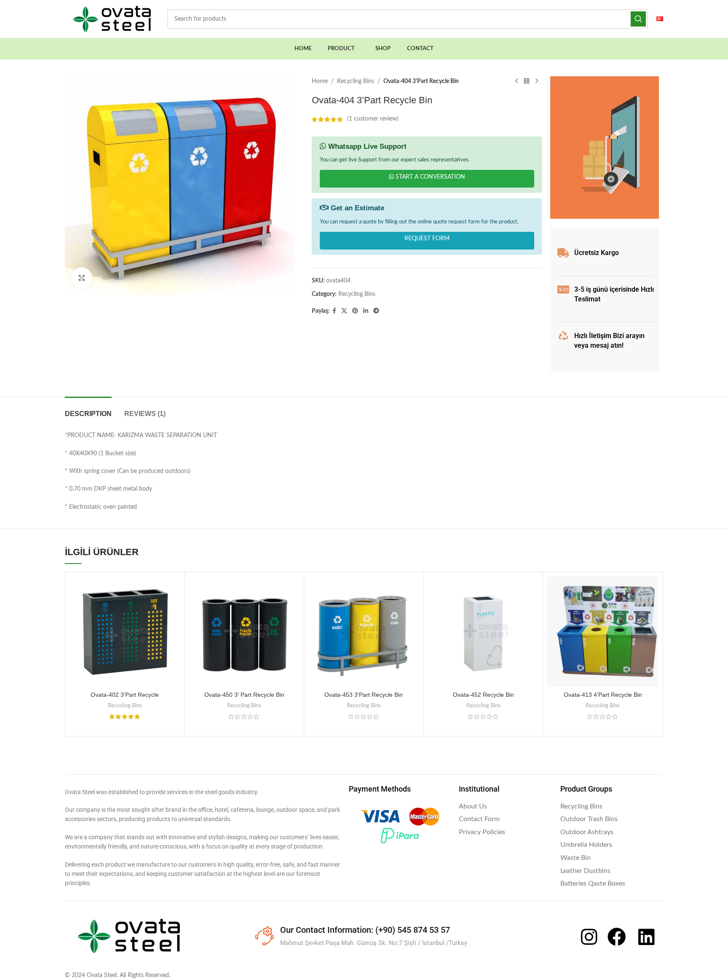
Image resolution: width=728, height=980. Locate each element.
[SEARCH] (638, 19)
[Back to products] (527, 81)
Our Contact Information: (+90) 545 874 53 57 (365, 930)
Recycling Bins (355, 81)
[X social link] (344, 311)
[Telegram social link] (376, 311)
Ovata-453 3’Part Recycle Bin (363, 694)
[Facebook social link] (334, 311)
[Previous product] (516, 81)
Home (320, 81)
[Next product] (537, 81)
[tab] (88, 409)
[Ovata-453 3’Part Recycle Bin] (363, 631)
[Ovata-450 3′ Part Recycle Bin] (244, 631)
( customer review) (373, 119)
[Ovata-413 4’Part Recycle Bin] (602, 631)
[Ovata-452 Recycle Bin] (483, 631)
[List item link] (505, 806)
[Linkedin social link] (366, 311)
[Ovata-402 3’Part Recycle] (125, 631)
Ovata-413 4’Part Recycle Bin (603, 694)
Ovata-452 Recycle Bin (483, 694)
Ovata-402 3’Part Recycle (125, 694)
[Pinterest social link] (355, 311)
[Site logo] (112, 19)
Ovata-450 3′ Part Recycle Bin (244, 694)
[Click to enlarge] (81, 277)
